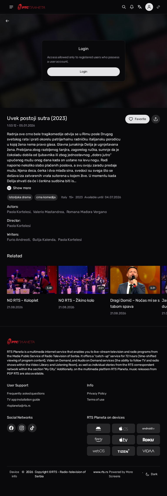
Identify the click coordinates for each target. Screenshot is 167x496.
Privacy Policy (97, 393)
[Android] (98, 428)
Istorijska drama (20, 197)
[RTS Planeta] (31, 7)
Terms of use (95, 399)
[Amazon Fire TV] (98, 439)
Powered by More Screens (121, 474)
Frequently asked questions (25, 393)
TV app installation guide (23, 399)
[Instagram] (21, 428)
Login (83, 71)
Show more (22, 188)
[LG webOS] (98, 451)
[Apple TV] (123, 439)
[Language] (140, 7)
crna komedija (46, 197)
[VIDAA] (148, 451)
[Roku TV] (148, 439)
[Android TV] (148, 428)
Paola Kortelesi (19, 212)
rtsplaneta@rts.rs (18, 406)
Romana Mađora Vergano (87, 212)
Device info (14, 474)
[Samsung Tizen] (123, 451)
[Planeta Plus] (158, 7)
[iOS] (123, 428)
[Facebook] (11, 428)
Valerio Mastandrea (48, 212)
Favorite (140, 119)
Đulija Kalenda (44, 240)
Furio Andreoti (18, 240)
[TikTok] (32, 428)
